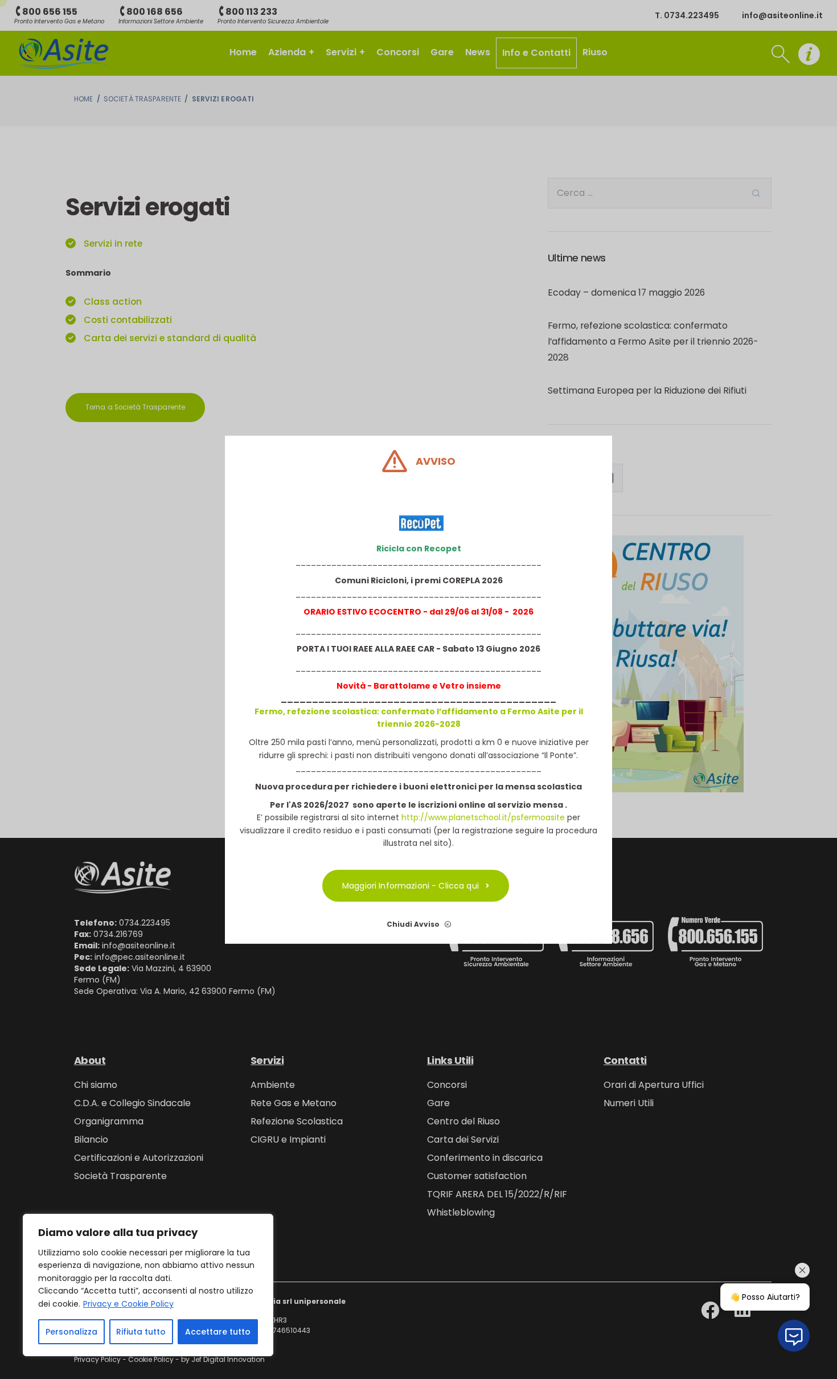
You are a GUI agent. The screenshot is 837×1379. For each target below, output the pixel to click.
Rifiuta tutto (141, 1331)
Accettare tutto (218, 1331)
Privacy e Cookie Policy (128, 1304)
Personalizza (71, 1331)
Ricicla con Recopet (418, 548)
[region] (148, 1285)
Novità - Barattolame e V (391, 685)
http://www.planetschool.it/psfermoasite (483, 817)
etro (455, 685)
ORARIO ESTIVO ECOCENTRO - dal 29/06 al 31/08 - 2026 (418, 611)
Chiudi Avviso (414, 923)
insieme (483, 685)
